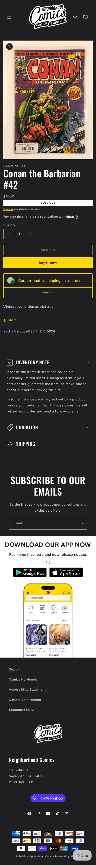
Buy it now (48, 263)
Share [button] (12, 320)
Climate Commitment (25, 700)
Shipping (8, 208)
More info (48, 292)
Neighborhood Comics (40, 856)
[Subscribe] (81, 524)
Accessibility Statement (27, 689)
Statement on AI (21, 710)
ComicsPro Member (24, 679)
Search (14, 669)
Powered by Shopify (67, 856)
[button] (9, 17)
